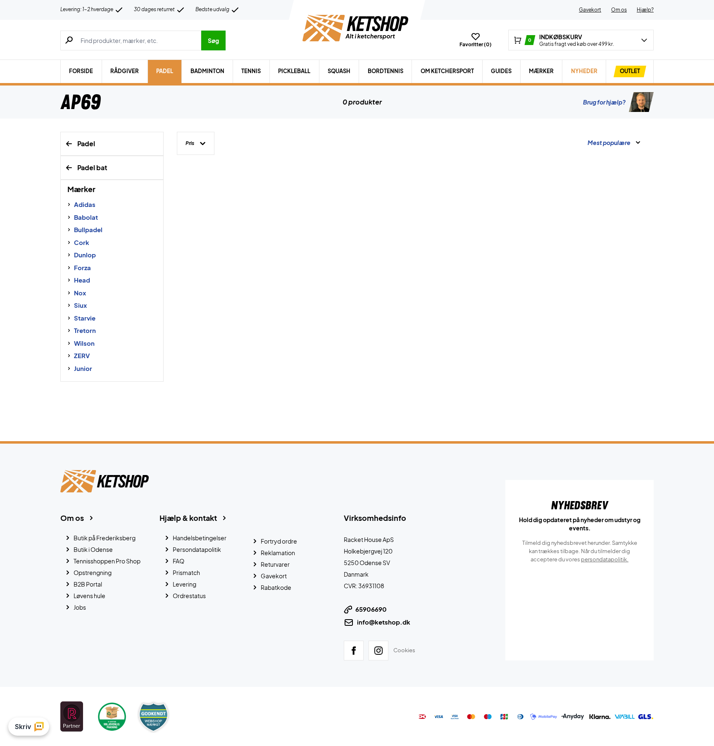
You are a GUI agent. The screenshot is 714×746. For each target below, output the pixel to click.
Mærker (541, 71)
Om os (619, 10)
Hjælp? (645, 10)
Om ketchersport (447, 71)
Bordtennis (385, 71)
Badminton (207, 71)
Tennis (251, 71)
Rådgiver (124, 71)
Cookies (404, 650)
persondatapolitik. (604, 559)
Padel (164, 71)
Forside (81, 71)
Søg (213, 40)
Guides (501, 71)
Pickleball (294, 71)
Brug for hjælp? (604, 102)
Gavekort (590, 10)
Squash (339, 71)
